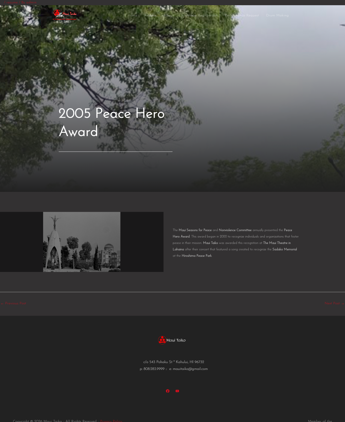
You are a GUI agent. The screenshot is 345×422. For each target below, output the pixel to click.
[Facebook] (168, 391)
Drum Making (277, 15)
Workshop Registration (199, 15)
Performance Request (242, 15)
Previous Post (13, 303)
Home (132, 15)
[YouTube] (177, 391)
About (169, 15)
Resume (150, 15)
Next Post (335, 303)
